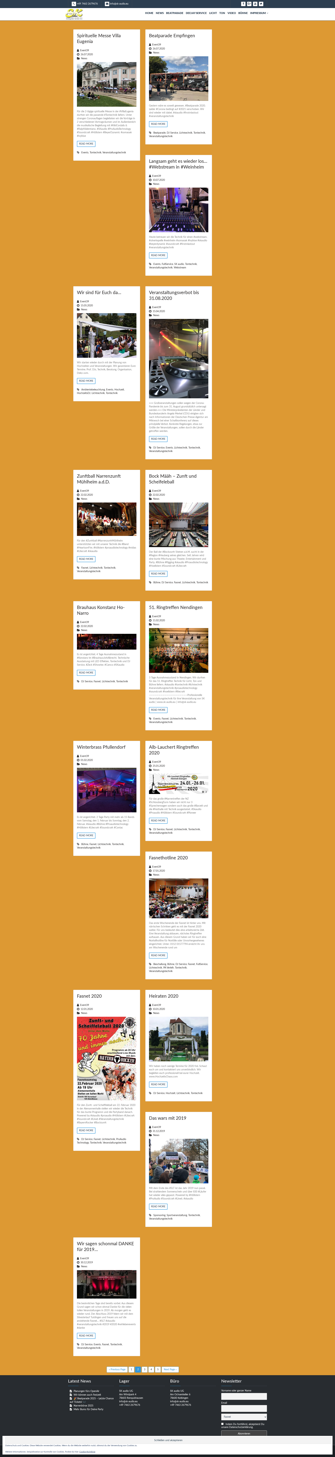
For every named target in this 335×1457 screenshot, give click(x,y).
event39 (84, 50)
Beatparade (174, 13)
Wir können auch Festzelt (87, 1395)
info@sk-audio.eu (118, 4)
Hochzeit (119, 390)
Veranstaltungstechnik (114, 152)
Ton (222, 13)
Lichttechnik (185, 133)
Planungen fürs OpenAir (86, 1391)
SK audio (179, 264)
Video (232, 13)
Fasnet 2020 (89, 996)
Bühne (243, 13)
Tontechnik (95, 152)
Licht (213, 13)
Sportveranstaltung (177, 1215)
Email (224, 1403)
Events (84, 152)
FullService (167, 264)
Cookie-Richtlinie (87, 1452)
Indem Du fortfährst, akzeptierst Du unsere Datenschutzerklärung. (242, 1425)
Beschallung (159, 964)
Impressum (258, 13)
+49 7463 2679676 (87, 4)
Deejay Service (196, 13)
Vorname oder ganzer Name (236, 1391)
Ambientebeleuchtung (93, 390)
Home (149, 13)
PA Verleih (168, 968)
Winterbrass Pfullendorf (101, 747)
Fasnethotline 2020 (168, 858)
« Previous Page (117, 1369)
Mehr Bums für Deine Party (88, 1409)
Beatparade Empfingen (172, 36)
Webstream (180, 267)
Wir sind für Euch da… (99, 292)
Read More (86, 144)
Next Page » (170, 1369)
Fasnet (84, 568)
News (160, 13)
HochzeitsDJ (83, 393)
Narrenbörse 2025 (83, 1406)
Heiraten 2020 (163, 996)
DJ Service (172, 133)
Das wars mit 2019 (167, 1118)
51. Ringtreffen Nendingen (176, 607)
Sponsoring (159, 1215)
